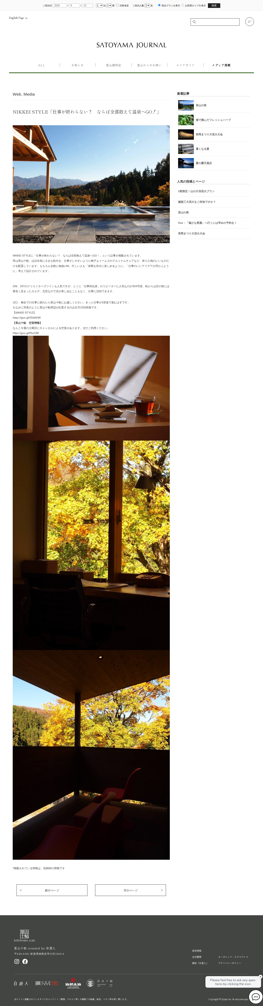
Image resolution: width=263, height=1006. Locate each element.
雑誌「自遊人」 (200, 963)
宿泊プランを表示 (171, 5)
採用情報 (196, 950)
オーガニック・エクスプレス (233, 956)
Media (29, 94)
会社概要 (196, 956)
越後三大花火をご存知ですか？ (197, 201)
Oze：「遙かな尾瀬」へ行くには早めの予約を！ (207, 222)
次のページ (130, 890)
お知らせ (77, 65)
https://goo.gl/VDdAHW (27, 317)
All (41, 65)
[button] (249, 21)
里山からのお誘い (149, 65)
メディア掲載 (221, 65)
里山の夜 (183, 212)
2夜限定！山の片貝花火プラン (196, 191)
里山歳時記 (113, 65)
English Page (16, 17)
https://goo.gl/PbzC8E (26, 333)
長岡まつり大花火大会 (191, 233)
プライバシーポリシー (229, 963)
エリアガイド (185, 65)
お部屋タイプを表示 (195, 5)
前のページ (52, 890)
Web (17, 94)
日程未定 (124, 5)
